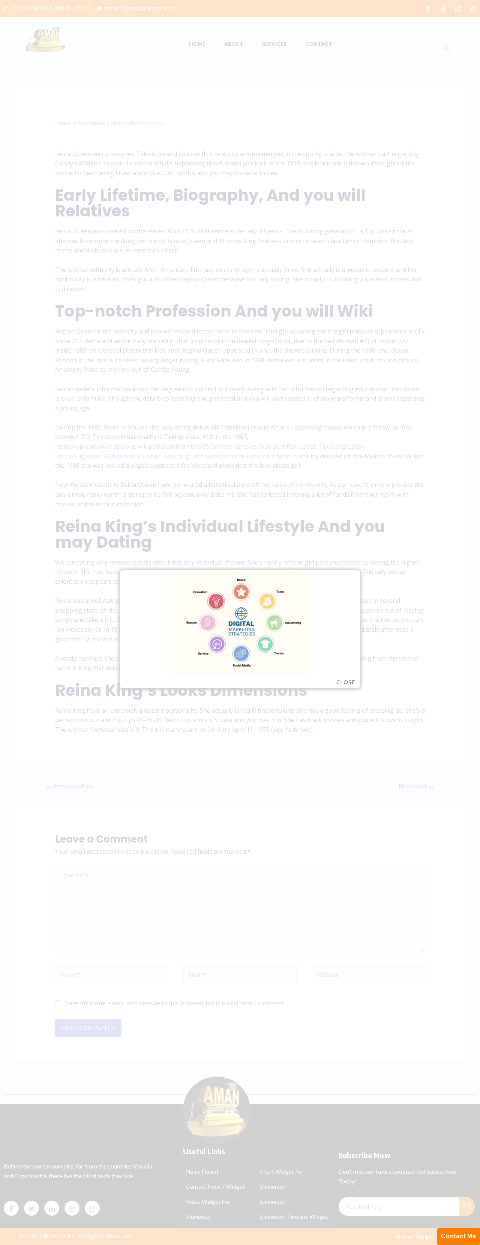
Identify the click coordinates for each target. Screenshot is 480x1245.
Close (346, 682)
